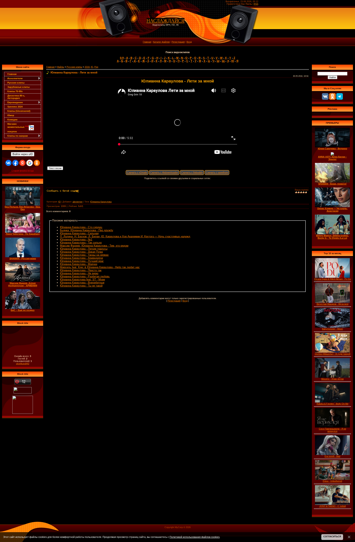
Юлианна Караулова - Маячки (78, 264)
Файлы (60, 67)
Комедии (12, 119)
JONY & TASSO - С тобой (332, 506)
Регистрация (178, 42)
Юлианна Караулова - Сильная (79, 233)
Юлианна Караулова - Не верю (79, 273)
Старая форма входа (23, 170)
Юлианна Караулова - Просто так (80, 270)
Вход (189, 42)
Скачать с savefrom (217, 172)
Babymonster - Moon (332, 329)
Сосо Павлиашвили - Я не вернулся (332, 430)
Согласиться (332, 536)
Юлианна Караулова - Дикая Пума (81, 251)
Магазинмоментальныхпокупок (18, 128)
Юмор (10, 115)
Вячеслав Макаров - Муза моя (332, 304)
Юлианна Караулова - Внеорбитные (82, 282)
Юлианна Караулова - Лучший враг (82, 261)
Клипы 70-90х (15, 91)
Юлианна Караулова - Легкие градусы (83, 248)
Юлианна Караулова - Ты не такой (81, 285)
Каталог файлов (161, 42)
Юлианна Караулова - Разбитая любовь (85, 276)
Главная (147, 42)
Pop (96, 67)
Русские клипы (15, 82)
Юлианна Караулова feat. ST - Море (82, 279)
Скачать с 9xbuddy (192, 172)
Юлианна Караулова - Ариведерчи (81, 258)
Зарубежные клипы (18, 87)
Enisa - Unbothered (332, 481)
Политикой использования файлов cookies (194, 537)
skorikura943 (22, 363)
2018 (87, 67)
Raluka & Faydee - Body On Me (332, 403)
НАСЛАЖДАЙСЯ (165, 20)
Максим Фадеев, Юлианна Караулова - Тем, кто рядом (94, 245)
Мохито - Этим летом (332, 379)
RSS (256, 4)
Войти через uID (23, 154)
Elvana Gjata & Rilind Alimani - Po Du (332, 279)
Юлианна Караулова (101, 201)
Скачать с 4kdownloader (164, 172)
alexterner (78, 201)
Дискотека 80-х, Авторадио (16, 96)
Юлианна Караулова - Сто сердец (81, 227)
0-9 (122, 57)
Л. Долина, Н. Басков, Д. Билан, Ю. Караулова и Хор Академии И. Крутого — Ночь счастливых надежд (125, 236)
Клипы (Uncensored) (18, 111)
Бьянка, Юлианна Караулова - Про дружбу (86, 230)
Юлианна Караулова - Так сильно (81, 242)
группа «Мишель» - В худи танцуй (332, 354)
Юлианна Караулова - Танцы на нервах (84, 254)
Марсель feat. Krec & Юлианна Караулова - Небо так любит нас (100, 267)
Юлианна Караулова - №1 (76, 239)
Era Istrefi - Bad (332, 456)
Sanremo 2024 (15, 106)
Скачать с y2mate (137, 172)
